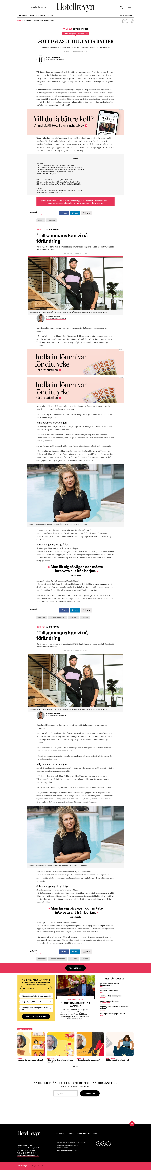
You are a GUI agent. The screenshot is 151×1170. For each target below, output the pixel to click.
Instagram (132, 21)
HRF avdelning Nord (57, 617)
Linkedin (127, 21)
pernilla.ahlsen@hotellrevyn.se (56, 318)
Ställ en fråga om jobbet (36, 1016)
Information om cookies (87, 1134)
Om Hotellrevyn (126, 15)
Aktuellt (23, 15)
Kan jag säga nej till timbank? (31, 1002)
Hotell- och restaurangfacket (28, 1148)
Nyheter (84, 617)
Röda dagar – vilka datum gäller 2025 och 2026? (35, 1008)
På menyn (51, 220)
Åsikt (50, 15)
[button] (74, 1066)
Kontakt (71, 1134)
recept (40, 220)
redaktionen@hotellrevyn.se (55, 59)
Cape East (42, 617)
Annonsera (60, 1134)
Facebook (122, 21)
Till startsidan (75, 968)
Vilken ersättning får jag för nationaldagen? (36, 996)
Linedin (103, 1143)
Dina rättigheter (37, 15)
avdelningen (100, 584)
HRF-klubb (73, 617)
